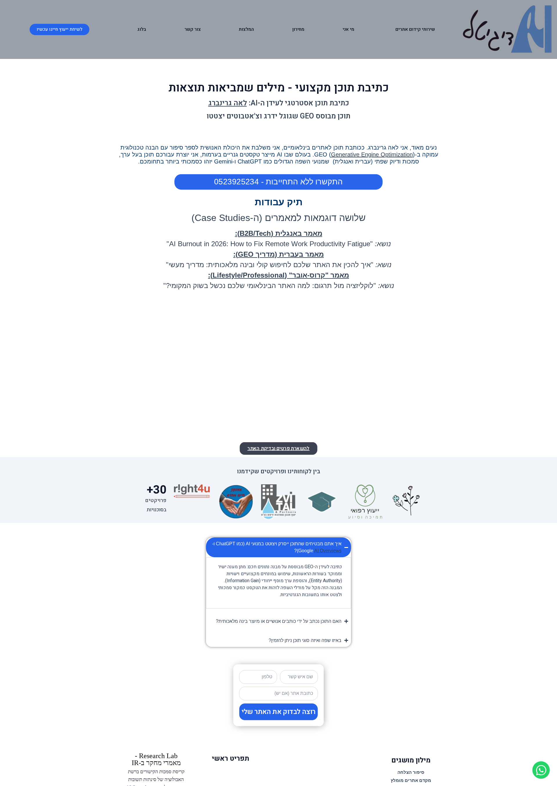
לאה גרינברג (227, 103)
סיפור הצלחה (410, 772)
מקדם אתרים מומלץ (411, 780)
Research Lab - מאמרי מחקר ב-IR (156, 759)
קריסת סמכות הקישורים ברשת (156, 771)
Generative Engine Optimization (372, 154)
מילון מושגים (411, 760)
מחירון (298, 29)
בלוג (141, 29)
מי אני (348, 29)
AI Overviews (327, 550)
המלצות (246, 29)
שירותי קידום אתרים (415, 29)
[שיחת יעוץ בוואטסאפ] (541, 770)
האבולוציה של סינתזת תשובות (156, 779)
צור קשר (193, 29)
